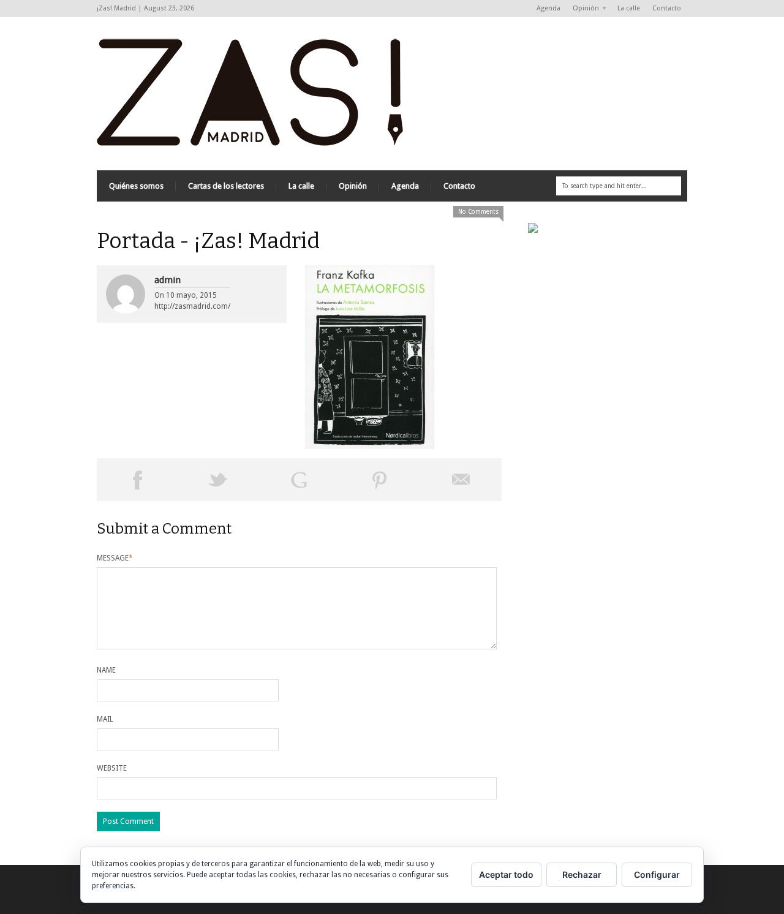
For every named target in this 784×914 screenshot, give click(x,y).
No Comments (478, 211)
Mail (105, 719)
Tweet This (218, 479)
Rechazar (581, 874)
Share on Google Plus (298, 479)
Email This (461, 479)
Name (106, 670)
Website (112, 768)
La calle (628, 8)
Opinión (583, 8)
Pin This (379, 479)
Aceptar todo (506, 874)
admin (167, 279)
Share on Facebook (137, 479)
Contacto (666, 8)
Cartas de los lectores (226, 186)
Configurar (657, 874)
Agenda (548, 8)
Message (115, 558)
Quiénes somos (136, 186)
